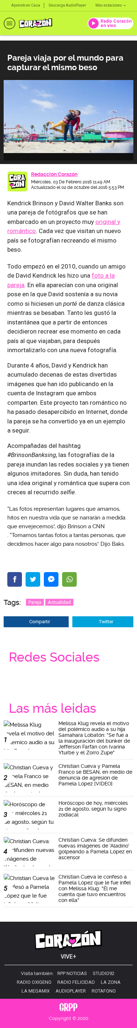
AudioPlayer (71, 991)
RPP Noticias (72, 973)
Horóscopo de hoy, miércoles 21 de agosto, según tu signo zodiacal (93, 809)
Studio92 (103, 973)
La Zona (111, 982)
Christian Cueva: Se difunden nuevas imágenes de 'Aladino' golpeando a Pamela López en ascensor (95, 848)
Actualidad (59, 602)
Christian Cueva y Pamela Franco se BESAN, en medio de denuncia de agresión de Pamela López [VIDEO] (95, 775)
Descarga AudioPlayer (67, 5)
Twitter (106, 621)
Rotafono (104, 991)
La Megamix (36, 991)
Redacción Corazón (54, 174)
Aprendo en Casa (25, 5)
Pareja (34, 602)
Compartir (39, 621)
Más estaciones (108, 5)
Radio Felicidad (76, 982)
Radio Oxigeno (34, 982)
